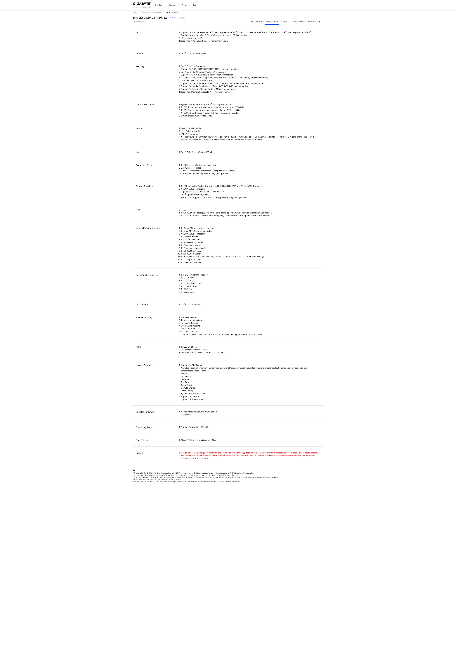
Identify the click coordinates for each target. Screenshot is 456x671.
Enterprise (147, 7)
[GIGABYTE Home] (142, 3)
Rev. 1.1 (182, 18)
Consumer (137, 7)
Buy (194, 5)
